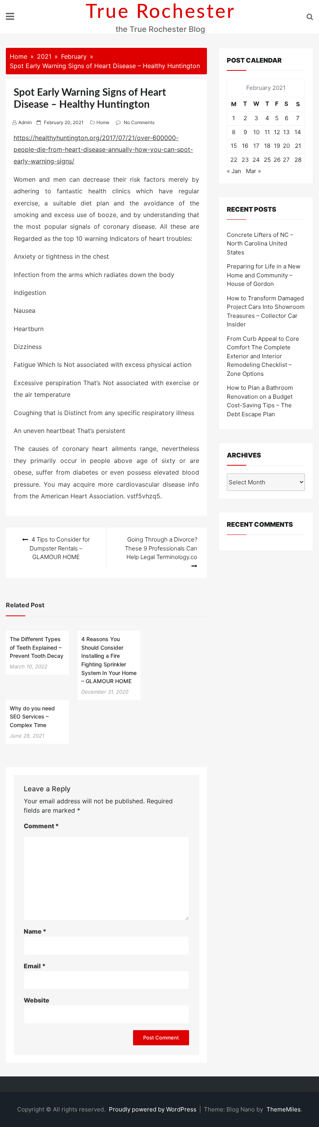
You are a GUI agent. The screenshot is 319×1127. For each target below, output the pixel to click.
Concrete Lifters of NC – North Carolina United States (260, 243)
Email (35, 966)
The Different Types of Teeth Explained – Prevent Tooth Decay (36, 647)
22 (233, 159)
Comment (41, 826)
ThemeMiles (283, 1109)
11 (267, 132)
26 (276, 159)
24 (256, 159)
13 (286, 132)
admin (25, 122)
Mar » (253, 171)
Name (35, 931)
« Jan (234, 171)
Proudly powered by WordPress (153, 1109)
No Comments (139, 122)
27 (286, 159)
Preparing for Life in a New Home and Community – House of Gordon (263, 275)
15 (234, 145)
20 (286, 145)
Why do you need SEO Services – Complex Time (32, 716)
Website (36, 1000)
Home (102, 122)
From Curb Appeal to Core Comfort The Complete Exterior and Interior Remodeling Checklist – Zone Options (263, 356)
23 (245, 159)
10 (256, 132)
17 (256, 145)
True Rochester (160, 12)
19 (277, 145)
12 (277, 132)
